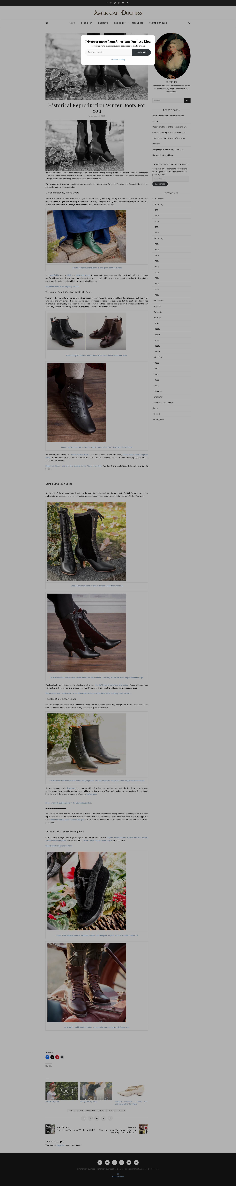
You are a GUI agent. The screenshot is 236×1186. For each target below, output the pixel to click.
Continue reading (118, 59)
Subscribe (141, 52)
